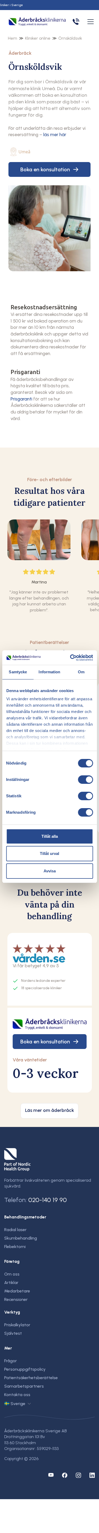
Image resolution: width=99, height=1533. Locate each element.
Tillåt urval (49, 853)
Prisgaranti (21, 399)
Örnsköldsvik (70, 38)
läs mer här (54, 134)
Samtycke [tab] (18, 672)
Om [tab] (81, 672)
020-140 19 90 (47, 1200)
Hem (12, 38)
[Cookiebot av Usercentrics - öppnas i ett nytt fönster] (70, 657)
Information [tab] (49, 672)
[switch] (85, 779)
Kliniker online (37, 38)
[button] (89, 21)
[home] (37, 21)
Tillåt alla (49, 836)
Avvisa (50, 871)
